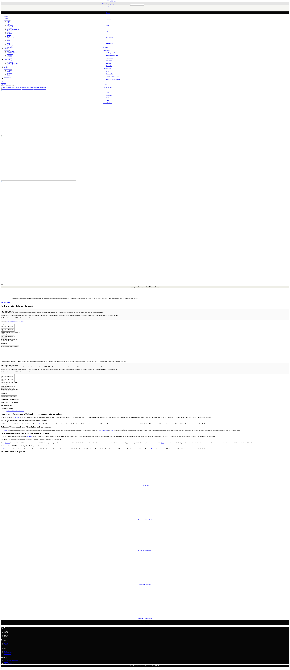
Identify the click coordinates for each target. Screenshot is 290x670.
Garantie (6, 662)
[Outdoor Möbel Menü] (111, 87)
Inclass (5, 636)
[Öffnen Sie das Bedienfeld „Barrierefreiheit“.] (1, 668)
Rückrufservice (7, 654)
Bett (112, 430)
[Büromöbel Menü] (109, 50)
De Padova (9, 321)
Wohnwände (109, 43)
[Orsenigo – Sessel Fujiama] (145, 615)
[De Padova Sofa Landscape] (145, 547)
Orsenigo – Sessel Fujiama (145, 618)
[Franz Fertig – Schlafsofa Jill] (145, 483)
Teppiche (108, 19)
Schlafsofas (15, 321)
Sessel (99, 430)
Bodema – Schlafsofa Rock (145, 520)
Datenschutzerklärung (9, 663)
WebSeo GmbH (157, 666)
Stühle (107, 7)
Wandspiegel (109, 37)
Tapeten (108, 13)
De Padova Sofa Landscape (145, 550)
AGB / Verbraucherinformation (11, 660)
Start (2, 81)
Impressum (6, 14)
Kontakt (5, 16)
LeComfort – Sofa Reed (145, 584)
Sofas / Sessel (3, 84)
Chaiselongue (104, 430)
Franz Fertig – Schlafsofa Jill (145, 485)
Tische (107, 25)
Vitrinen (108, 31)
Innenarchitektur (7, 652)
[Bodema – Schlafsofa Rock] (145, 517)
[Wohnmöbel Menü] (10, 20)
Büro (162, 443)
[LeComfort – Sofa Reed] (145, 581)
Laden (5, 651)
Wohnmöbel (3, 83)
